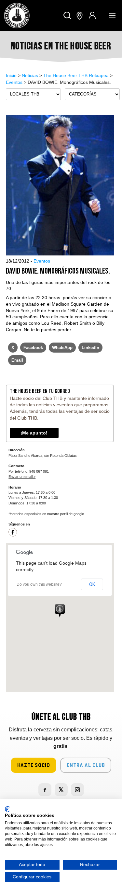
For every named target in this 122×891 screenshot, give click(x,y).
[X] (61, 789)
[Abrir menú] (112, 15)
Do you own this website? (39, 584)
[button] (60, 610)
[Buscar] (67, 15)
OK (92, 584)
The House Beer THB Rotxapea (76, 75)
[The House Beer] (17, 15)
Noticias (30, 75)
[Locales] (80, 15)
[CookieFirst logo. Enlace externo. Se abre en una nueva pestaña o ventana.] (7, 809)
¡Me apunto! (33, 432)
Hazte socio (33, 765)
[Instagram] (77, 789)
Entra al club (86, 765)
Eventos (14, 82)
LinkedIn (90, 347)
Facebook (33, 347)
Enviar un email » (21, 477)
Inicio (11, 75)
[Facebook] (12, 535)
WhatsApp (62, 347)
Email (17, 360)
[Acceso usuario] (92, 15)
